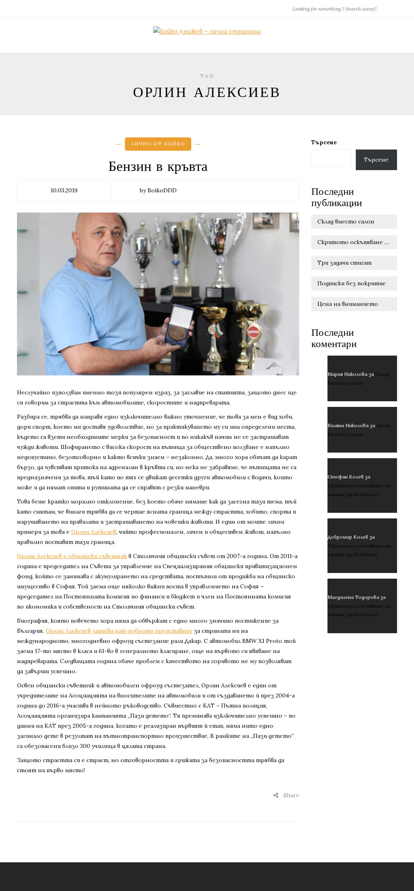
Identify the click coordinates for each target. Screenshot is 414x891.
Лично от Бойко (158, 144)
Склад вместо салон (345, 221)
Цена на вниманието (347, 304)
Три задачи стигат (344, 262)
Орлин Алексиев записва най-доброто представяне (119, 630)
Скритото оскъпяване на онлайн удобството (357, 242)
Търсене (324, 142)
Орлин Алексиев (93, 531)
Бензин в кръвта (158, 166)
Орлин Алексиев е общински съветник (72, 556)
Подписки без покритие (351, 283)
